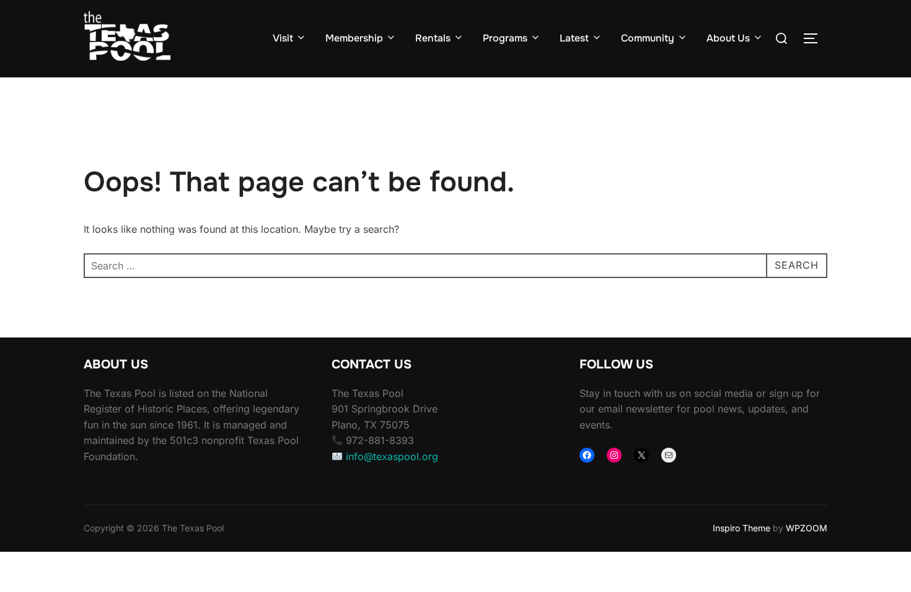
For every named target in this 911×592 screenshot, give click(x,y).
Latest (574, 38)
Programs (505, 38)
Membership (354, 38)
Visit (283, 38)
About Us (728, 38)
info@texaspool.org (392, 456)
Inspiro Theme (741, 528)
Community (647, 38)
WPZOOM (806, 528)
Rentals (433, 38)
